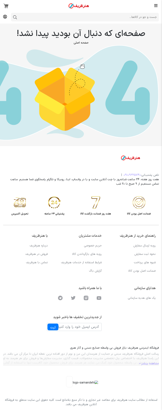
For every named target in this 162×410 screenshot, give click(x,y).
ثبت (53, 327)
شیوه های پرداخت (145, 262)
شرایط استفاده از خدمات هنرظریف (81, 262)
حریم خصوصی (93, 245)
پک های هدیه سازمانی (142, 298)
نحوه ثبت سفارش (145, 254)
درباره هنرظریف (39, 245)
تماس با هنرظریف (37, 262)
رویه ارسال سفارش (144, 245)
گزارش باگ (95, 271)
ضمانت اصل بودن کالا (142, 271)
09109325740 (132, 175)
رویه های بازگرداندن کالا (87, 254)
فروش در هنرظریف (36, 254)
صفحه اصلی (81, 43)
